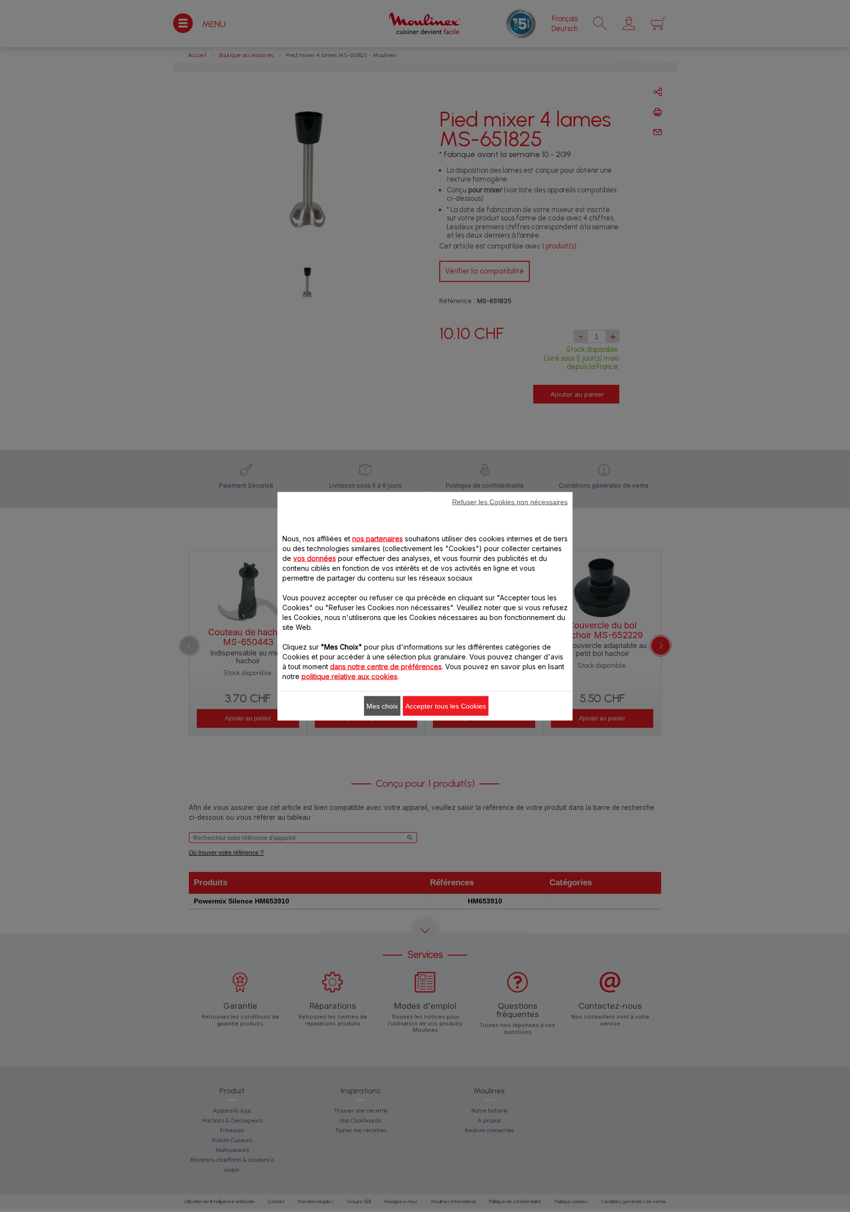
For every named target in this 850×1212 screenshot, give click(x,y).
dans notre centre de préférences (386, 666)
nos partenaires (377, 538)
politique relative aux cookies (349, 676)
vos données (314, 558)
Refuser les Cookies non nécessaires (510, 501)
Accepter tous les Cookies (445, 706)
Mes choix (382, 706)
